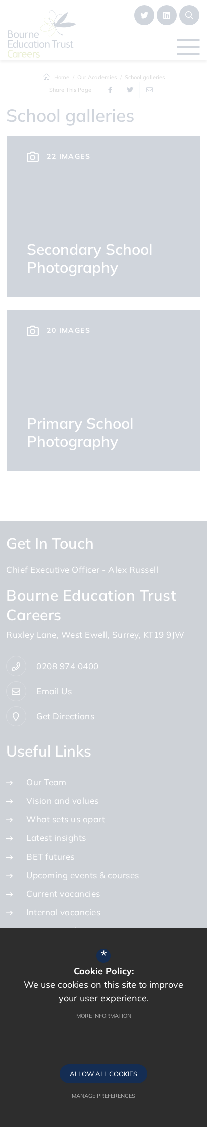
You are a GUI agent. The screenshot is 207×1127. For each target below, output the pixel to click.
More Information (103, 1015)
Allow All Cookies (103, 1074)
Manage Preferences (103, 1095)
